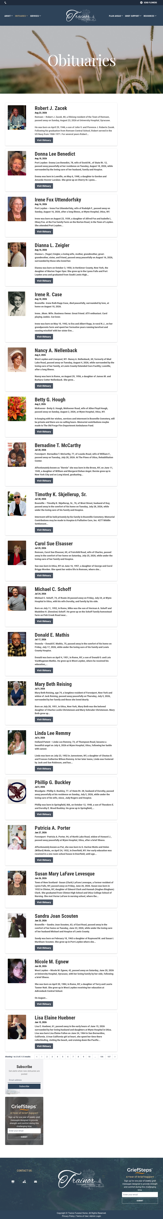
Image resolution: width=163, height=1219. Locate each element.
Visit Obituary (44, 140)
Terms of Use (82, 1216)
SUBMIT (24, 1137)
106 (101, 1057)
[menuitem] (9, 16)
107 (109, 1057)
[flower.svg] (12, 1181)
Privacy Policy (68, 1216)
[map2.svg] (24, 1181)
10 (89, 1057)
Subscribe (24, 1086)
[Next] (115, 1056)
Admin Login (95, 1216)
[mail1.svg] (35, 1181)
